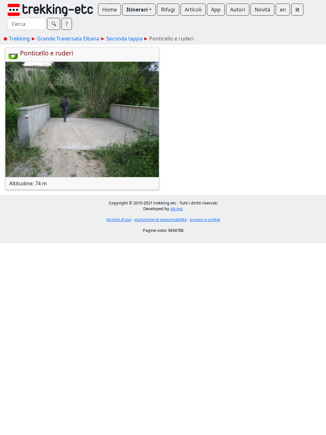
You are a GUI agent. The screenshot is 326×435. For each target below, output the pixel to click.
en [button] (283, 9)
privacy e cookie (205, 219)
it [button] (297, 9)
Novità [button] (262, 9)
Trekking (19, 38)
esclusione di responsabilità (161, 219)
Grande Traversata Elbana (68, 38)
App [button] (216, 9)
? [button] (67, 23)
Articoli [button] (193, 9)
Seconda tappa (124, 38)
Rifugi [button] (168, 9)
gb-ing (176, 208)
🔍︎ (53, 23)
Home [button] (109, 9)
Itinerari (137, 9)
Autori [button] (237, 9)
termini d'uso (118, 219)
